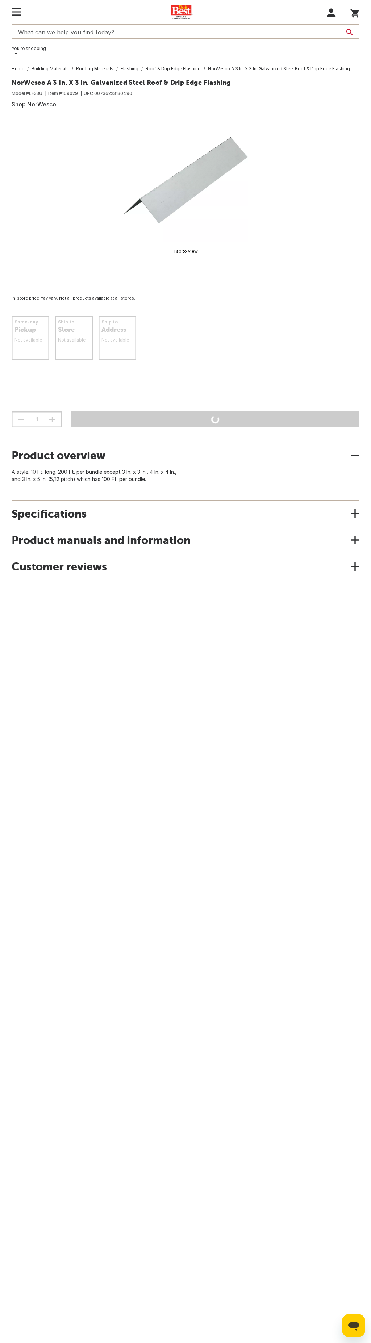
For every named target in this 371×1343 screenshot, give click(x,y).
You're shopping (29, 48)
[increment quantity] (52, 419)
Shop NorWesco (34, 104)
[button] (331, 12)
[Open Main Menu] (16, 12)
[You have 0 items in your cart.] (354, 12)
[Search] (349, 32)
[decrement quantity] (21, 419)
